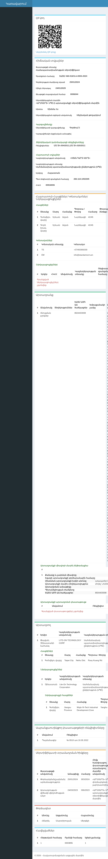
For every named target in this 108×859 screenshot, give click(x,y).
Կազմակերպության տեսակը (49, 164)
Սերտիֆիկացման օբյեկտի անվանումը (54, 115)
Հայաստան (54, 173)
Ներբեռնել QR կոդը (46, 52)
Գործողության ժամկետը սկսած (50, 82)
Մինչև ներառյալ (43, 88)
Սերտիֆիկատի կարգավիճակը (50, 128)
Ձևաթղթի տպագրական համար (51, 94)
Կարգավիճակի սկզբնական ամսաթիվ (53, 134)
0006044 (74, 94)
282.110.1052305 (81, 179)
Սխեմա (39, 109)
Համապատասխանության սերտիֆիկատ (58, 70)
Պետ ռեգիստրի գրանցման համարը (52, 179)
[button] (16, 3)
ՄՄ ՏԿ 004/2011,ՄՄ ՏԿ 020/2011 (69, 145)
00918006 (50, 185)
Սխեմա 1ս (53, 109)
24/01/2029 (61, 88)
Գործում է (75, 128)
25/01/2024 (75, 82)
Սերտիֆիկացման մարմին (48, 100)
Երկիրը (39, 173)
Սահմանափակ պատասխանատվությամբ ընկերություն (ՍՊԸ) (69, 167)
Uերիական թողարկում (89, 115)
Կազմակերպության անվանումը (50, 158)
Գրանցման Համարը (45, 76)
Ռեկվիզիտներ (42, 146)
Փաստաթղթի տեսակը (46, 67)
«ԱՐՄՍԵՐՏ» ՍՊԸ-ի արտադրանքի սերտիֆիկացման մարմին (67, 103)
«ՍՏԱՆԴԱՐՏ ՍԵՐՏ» (80, 158)
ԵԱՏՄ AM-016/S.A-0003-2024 (73, 76)
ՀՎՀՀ (38, 185)
